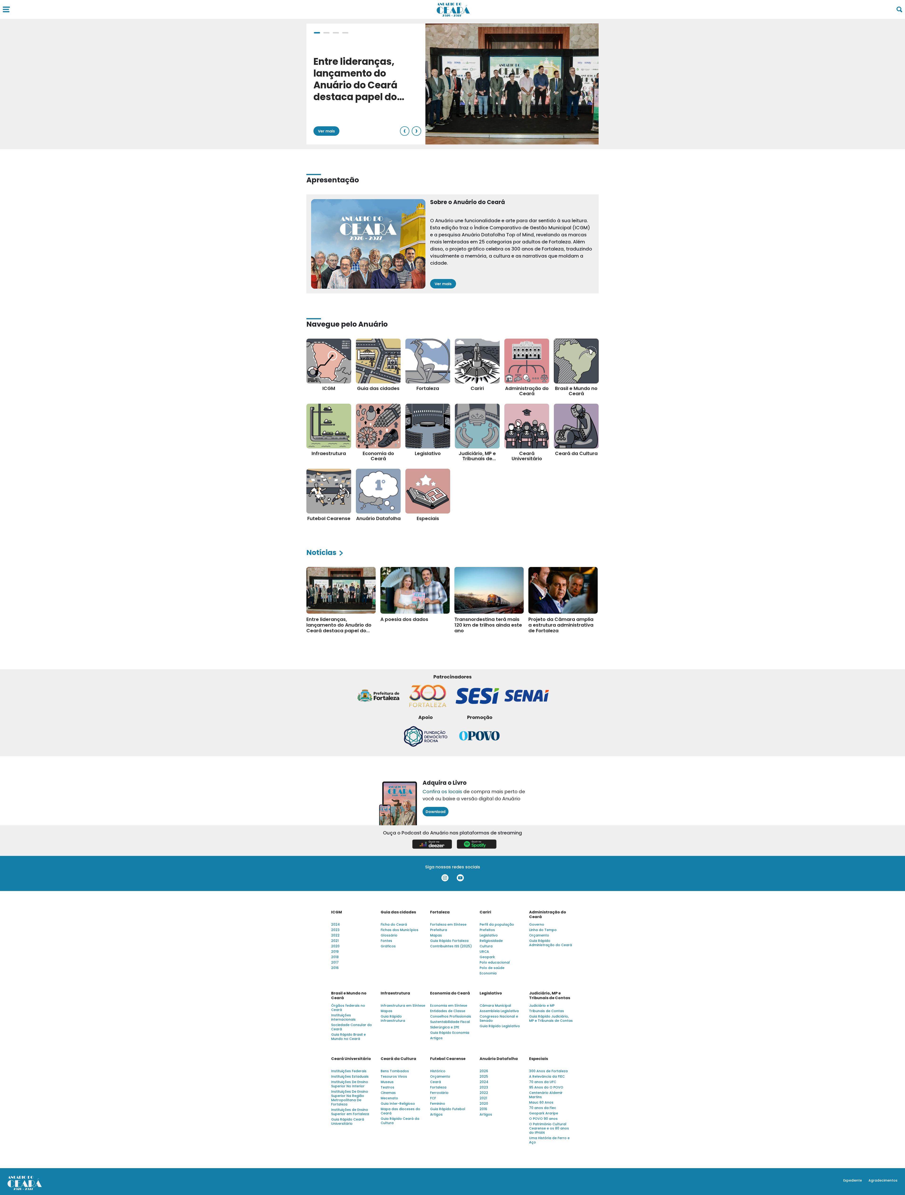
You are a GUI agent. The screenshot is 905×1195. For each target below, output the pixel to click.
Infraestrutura (395, 993)
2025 (484, 1076)
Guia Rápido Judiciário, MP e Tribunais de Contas (551, 1018)
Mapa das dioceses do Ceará (400, 1111)
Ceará (435, 1082)
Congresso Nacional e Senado (499, 1018)
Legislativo (489, 935)
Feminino (437, 1103)
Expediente (852, 1180)
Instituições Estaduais (350, 1076)
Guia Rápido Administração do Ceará (550, 943)
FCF (433, 1098)
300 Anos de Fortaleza (548, 1071)
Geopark (487, 957)
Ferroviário (439, 1093)
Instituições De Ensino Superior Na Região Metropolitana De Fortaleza (349, 1097)
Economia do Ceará (450, 993)
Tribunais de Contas (546, 1011)
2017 (335, 962)
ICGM (336, 912)
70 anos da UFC (542, 1082)
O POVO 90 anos (543, 1119)
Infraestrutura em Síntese (403, 1005)
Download (435, 811)
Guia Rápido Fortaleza (449, 941)
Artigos (436, 1038)
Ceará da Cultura (398, 1058)
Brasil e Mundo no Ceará (348, 995)
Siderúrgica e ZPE (444, 1027)
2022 (335, 935)
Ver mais (326, 131)
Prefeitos (487, 930)
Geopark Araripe (543, 1113)
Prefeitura (438, 930)
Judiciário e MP (542, 1005)
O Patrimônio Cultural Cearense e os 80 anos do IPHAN (549, 1128)
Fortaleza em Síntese (448, 924)
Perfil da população (497, 924)
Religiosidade (491, 941)
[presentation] (404, 131)
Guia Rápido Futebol (447, 1109)
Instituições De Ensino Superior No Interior (349, 1084)
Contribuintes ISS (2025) (451, 946)
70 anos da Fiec (542, 1108)
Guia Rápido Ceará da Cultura (400, 1121)
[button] (317, 33)
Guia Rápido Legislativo (500, 1026)
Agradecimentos (882, 1180)
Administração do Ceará (547, 914)
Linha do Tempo (543, 930)
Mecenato (389, 1098)
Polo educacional (495, 962)
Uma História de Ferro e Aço (549, 1140)
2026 (484, 1071)
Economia (488, 973)
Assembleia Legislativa (499, 1011)
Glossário (389, 935)
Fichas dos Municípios (399, 930)
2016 (335, 968)
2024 (335, 924)
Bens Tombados (395, 1071)
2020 (335, 946)
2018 (335, 957)
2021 (335, 941)
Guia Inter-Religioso (398, 1103)
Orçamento (539, 935)
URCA (484, 951)
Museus (387, 1082)
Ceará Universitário (351, 1058)
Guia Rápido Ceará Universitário (347, 1121)
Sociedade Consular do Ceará (351, 1027)
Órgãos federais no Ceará (348, 1007)
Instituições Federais (348, 1071)
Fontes (386, 941)
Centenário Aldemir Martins (546, 1095)
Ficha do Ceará (394, 924)
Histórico (437, 1071)
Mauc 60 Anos (541, 1102)
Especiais (538, 1058)
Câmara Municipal (495, 1005)
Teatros (387, 1087)
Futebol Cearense (447, 1058)
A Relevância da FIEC (547, 1076)
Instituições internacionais (343, 1017)
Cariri (485, 912)
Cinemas (388, 1093)
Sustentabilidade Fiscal (450, 1022)
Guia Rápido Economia (449, 1033)
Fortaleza (440, 912)
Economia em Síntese (448, 1005)
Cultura (486, 946)
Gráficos (388, 946)
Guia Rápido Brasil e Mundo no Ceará (348, 1036)
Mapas (436, 935)
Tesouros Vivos (394, 1076)
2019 (335, 951)
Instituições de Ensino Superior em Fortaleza (350, 1112)
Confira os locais (442, 791)
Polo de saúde (492, 968)
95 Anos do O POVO (546, 1087)
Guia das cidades (398, 912)
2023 (335, 930)
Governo (536, 924)
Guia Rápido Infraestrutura (393, 1018)
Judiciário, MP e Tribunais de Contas (549, 995)
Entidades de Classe (447, 1011)
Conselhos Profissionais (450, 1016)
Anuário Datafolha (499, 1058)
